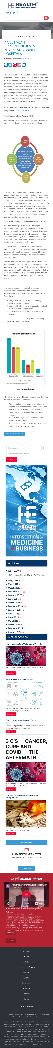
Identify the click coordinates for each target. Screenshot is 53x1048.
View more (10, 941)
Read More (11, 673)
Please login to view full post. (14, 434)
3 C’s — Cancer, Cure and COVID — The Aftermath (26, 575)
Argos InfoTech (35, 1017)
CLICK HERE (22, 110)
